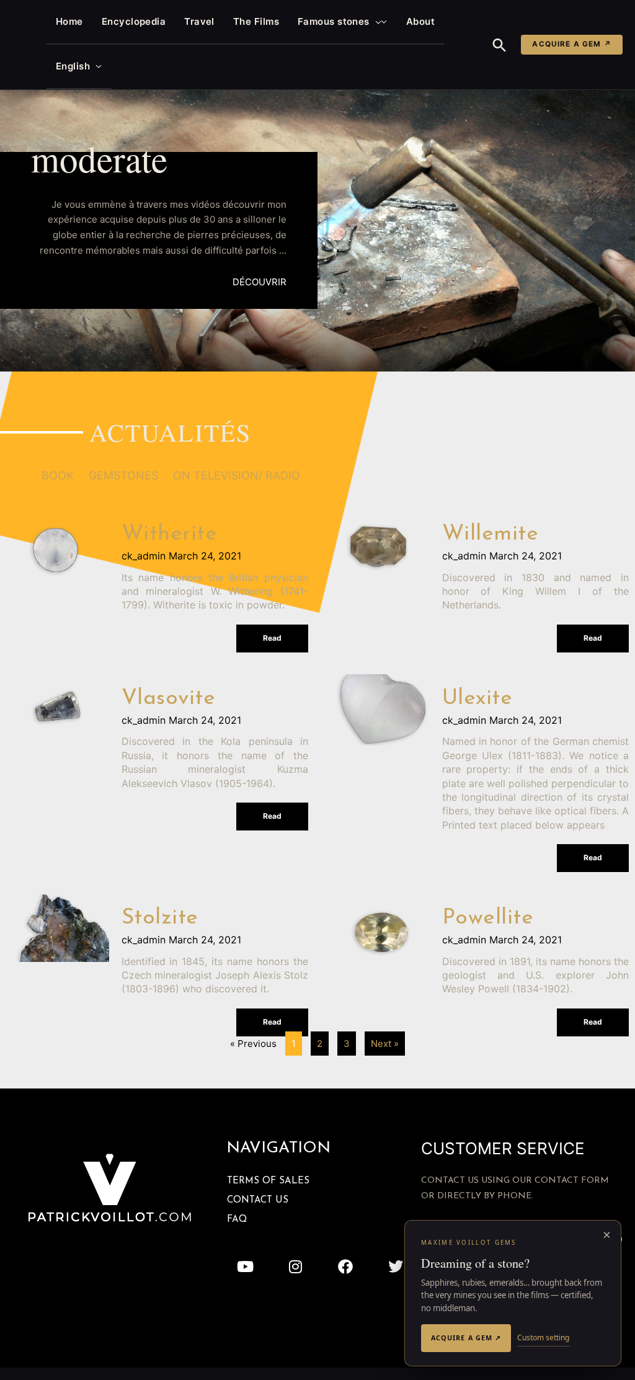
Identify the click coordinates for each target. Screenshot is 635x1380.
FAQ (237, 1219)
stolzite (160, 918)
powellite (488, 918)
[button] (375, 21)
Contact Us (257, 1200)
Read (272, 638)
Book (58, 475)
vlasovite (169, 699)
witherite (170, 534)
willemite (490, 534)
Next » (385, 1043)
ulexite (477, 699)
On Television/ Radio (236, 475)
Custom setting (543, 1337)
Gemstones (123, 475)
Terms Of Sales (268, 1181)
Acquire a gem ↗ (571, 44)
